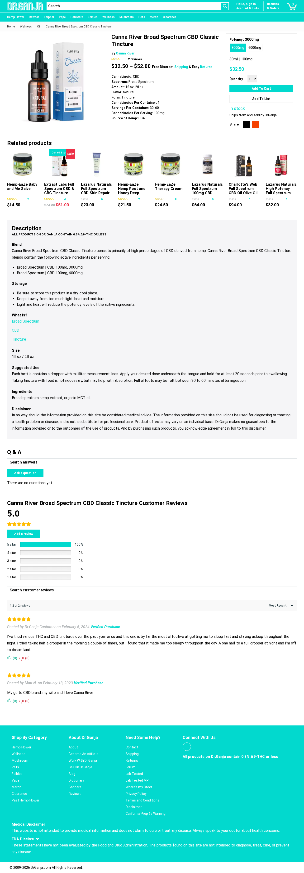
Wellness (108, 17)
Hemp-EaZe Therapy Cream (168, 186)
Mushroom (126, 17)
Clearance (169, 17)
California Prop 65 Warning (146, 813)
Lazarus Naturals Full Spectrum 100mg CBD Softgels (207, 190)
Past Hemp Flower (25, 800)
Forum (130, 767)
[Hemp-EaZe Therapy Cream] (170, 164)
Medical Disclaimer (28, 824)
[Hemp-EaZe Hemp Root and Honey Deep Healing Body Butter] (133, 164)
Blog (72, 774)
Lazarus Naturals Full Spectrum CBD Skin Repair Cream (96, 190)
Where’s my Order (139, 787)
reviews (135, 59)
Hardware (77, 17)
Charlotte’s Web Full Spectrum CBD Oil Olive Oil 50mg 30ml (243, 190)
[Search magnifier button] (224, 6)
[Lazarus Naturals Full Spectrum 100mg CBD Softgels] (207, 164)
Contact (132, 747)
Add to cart (261, 88)
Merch (154, 17)
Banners (75, 787)
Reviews (75, 794)
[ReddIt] (255, 124)
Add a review (23, 534)
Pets (141, 17)
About (73, 747)
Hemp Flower (15, 17)
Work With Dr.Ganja (83, 760)
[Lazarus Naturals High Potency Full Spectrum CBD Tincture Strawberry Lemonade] (281, 164)
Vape (62, 17)
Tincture (19, 339)
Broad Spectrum (25, 321)
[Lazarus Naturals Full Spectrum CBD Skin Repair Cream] (96, 164)
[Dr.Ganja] (25, 6)
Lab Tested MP (137, 780)
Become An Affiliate (84, 754)
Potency (235, 39)
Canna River (125, 53)
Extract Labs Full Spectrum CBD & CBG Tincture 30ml (59, 190)
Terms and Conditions (142, 800)
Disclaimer (134, 807)
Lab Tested (134, 774)
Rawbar (34, 17)
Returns (206, 67)
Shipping (181, 67)
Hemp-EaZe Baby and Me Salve (22, 186)
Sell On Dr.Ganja (80, 767)
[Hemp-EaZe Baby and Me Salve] (22, 164)
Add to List (261, 99)
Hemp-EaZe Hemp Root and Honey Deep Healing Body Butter (131, 193)
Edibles (93, 17)
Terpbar (49, 17)
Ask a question (25, 473)
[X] (246, 124)
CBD (15, 330)
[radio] (237, 47)
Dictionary (76, 780)
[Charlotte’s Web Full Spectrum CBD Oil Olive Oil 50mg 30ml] (244, 164)
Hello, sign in (246, 4)
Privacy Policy (136, 794)
